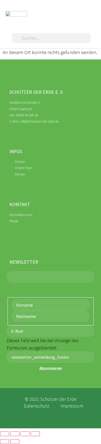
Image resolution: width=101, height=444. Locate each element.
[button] (73, 11)
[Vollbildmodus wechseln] (14, 433)
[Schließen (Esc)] (35, 433)
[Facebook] (46, 419)
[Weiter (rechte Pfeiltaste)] (14, 441)
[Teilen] (25, 433)
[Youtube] (55, 419)
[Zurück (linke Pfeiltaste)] (4, 441)
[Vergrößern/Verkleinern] (4, 433)
